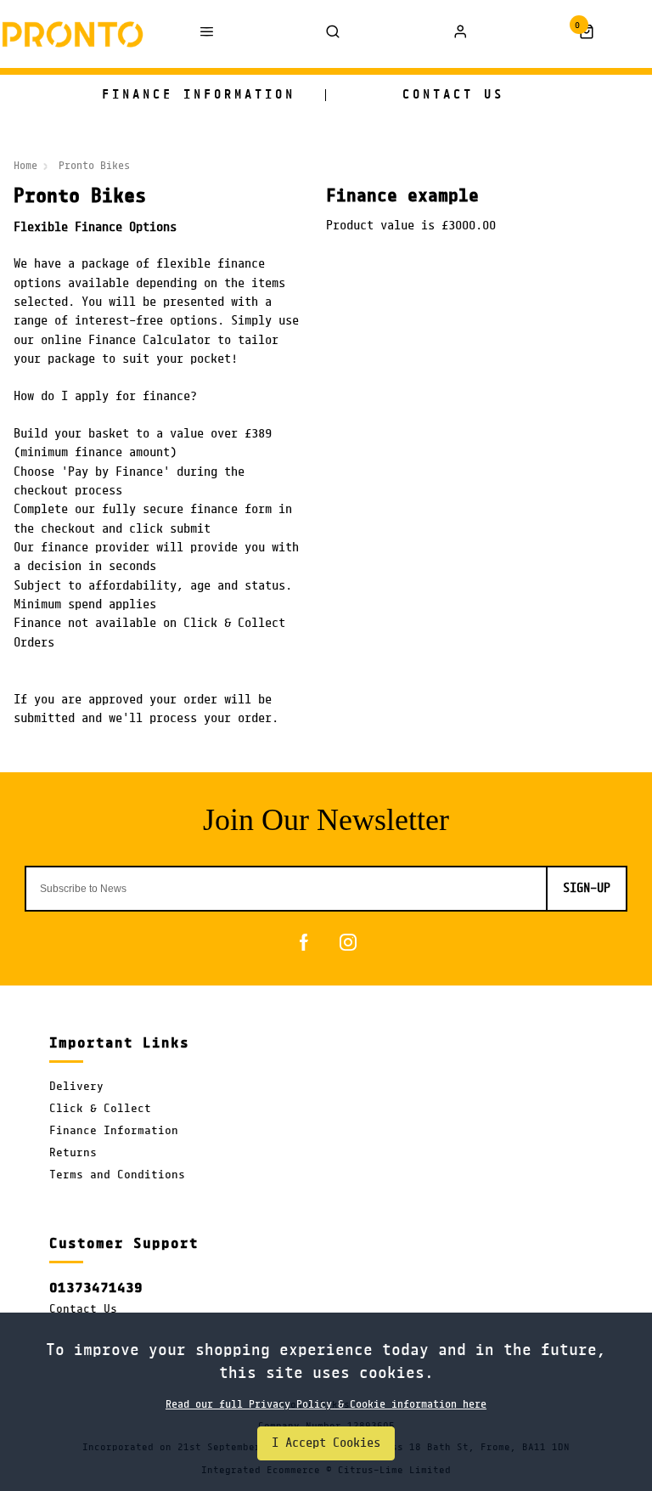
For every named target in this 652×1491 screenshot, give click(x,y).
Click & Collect (100, 1109)
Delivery (76, 1087)
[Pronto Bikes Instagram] (348, 942)
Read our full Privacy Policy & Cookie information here (326, 1404)
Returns (73, 1153)
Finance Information (113, 1131)
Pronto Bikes (94, 166)
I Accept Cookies (326, 1443)
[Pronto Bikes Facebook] (304, 942)
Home (25, 166)
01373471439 (96, 1288)
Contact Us (83, 1309)
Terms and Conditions (117, 1175)
